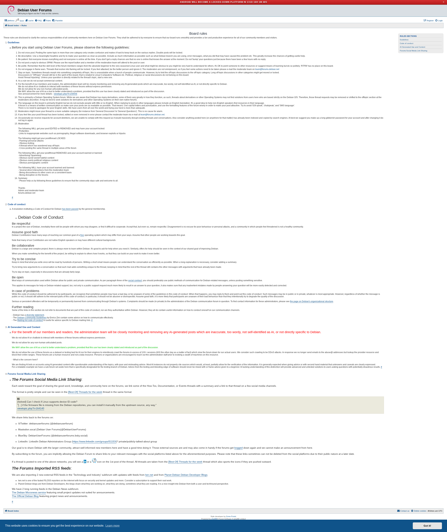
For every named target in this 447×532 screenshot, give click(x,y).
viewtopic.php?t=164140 (30, 408)
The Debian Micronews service (29, 492)
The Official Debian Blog (25, 496)
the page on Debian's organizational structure (311, 301)
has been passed (70, 209)
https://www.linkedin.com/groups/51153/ (94, 441)
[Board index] (11, 10)
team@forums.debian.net (267, 69)
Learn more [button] (112, 525)
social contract (135, 280)
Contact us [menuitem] (404, 511)
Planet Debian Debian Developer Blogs (185, 474)
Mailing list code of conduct (30, 320)
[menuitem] (9, 20)
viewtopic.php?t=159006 (65, 94)
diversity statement (35, 315)
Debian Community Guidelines (31, 317)
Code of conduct (406, 43)
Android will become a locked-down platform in (213, 2)
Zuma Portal (231, 516)
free (82, 235)
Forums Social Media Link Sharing (413, 51)
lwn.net (149, 474)
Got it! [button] (427, 525)
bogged (238, 447)
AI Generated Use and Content (412, 47)
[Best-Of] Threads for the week (85, 392)
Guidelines (404, 40)
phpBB (214, 519)
